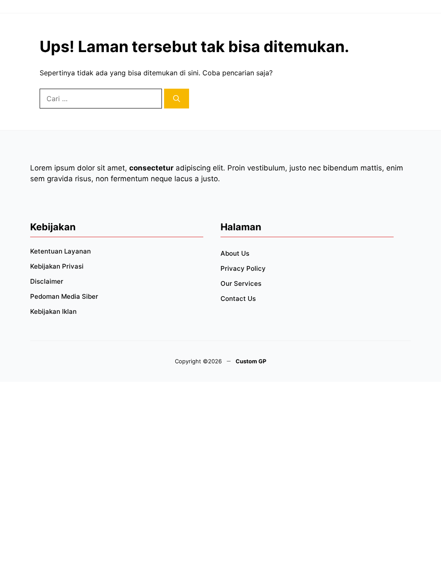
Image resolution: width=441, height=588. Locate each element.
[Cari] (176, 98)
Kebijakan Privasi (57, 266)
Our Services (240, 283)
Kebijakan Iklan (53, 311)
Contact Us (238, 298)
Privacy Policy (243, 268)
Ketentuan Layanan (60, 251)
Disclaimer (46, 281)
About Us (234, 253)
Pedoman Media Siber (64, 296)
